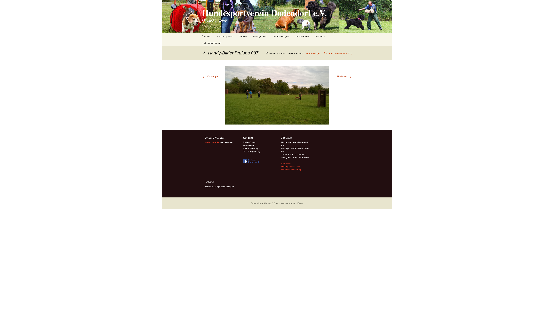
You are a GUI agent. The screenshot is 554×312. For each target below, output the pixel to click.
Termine (243, 36)
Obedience (320, 36)
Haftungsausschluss (290, 166)
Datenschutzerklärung (291, 169)
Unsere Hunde (302, 36)
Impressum (286, 163)
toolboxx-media (212, 142)
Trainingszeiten (260, 36)
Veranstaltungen (281, 36)
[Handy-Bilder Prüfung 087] (277, 95)
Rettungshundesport (211, 43)
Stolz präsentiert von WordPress (288, 203)
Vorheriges (210, 76)
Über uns (206, 36)
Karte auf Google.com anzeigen (219, 186)
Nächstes (344, 76)
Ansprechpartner (225, 36)
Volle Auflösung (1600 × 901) (339, 53)
